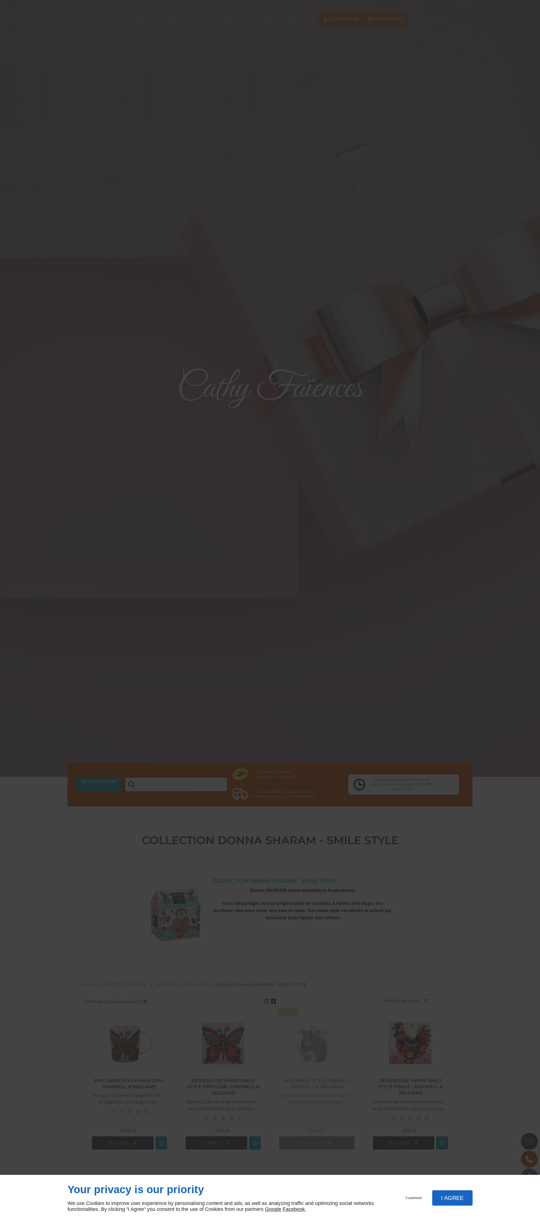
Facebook (294, 1209)
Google (273, 1209)
